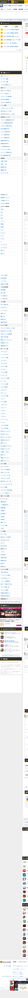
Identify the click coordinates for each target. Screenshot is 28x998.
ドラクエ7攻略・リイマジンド (19, 969)
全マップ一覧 (3, 534)
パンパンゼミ (3, 281)
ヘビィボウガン (4, 247)
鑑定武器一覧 (3, 167)
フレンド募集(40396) (5, 134)
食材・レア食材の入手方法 (6, 584)
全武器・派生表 (4, 161)
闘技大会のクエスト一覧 (6, 481)
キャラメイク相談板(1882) (6, 152)
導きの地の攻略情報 (5, 99)
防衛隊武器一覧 (4, 194)
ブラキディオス (4, 404)
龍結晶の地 (3, 566)
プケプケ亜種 (3, 401)
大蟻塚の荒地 (3, 557)
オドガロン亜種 (4, 366)
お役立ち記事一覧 (4, 572)
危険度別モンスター (5, 342)
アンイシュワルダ (4, 354)
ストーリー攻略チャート (6, 93)
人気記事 (5, 26)
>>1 (26, 768)
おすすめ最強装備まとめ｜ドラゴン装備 (12, 39)
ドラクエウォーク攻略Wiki (18, 974)
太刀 (2, 215)
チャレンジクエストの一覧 (6, 484)
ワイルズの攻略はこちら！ (6, 84)
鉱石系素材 (3, 513)
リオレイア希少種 (4, 425)
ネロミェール (3, 393)
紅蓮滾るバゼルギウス (5, 440)
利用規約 (14, 961)
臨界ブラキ (3, 454)
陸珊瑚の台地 (3, 560)
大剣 (2, 212)
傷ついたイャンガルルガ (6, 437)
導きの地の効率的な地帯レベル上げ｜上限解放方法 (13, 36)
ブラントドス (3, 407)
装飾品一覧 (3, 319)
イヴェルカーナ (4, 360)
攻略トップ (3, 9)
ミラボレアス (3, 416)
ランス (2, 230)
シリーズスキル (4, 310)
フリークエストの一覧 (5, 475)
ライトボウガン (4, 244)
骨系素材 (2, 519)
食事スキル (3, 313)
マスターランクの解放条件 (6, 96)
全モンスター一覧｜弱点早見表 (10, 43)
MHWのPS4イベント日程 (6, 111)
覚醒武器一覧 (3, 170)
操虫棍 (2, 227)
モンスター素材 (4, 525)
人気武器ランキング (5, 200)
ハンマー (2, 221)
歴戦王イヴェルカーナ (5, 457)
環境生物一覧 (3, 501)
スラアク (2, 238)
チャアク (2, 235)
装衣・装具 (3, 292)
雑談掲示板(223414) (5, 140)
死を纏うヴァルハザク (5, 449)
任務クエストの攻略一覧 (6, 90)
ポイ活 (8, 2)
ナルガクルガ (3, 390)
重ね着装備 (3, 289)
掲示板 (16, 26)
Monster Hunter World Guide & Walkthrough (10, 601)
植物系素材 (3, 507)
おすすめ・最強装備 (5, 203)
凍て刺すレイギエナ (5, 434)
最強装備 (15, 9)
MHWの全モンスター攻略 (6, 331)
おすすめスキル (4, 307)
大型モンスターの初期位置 (6, 334)
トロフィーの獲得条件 (5, 581)
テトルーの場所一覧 (5, 587)
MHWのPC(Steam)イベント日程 (7, 114)
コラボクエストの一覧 (5, 478)
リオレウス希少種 (4, 428)
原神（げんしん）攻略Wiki (18, 976)
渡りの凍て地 (3, 546)
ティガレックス (4, 375)
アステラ (2, 551)
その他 (2, 528)
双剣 (2, 218)
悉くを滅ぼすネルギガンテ (6, 446)
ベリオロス (3, 410)
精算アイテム (3, 522)
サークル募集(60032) (5, 137)
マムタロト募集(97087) (5, 131)
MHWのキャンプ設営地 (5, 537)
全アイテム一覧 (4, 498)
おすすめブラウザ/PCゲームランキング (11, 655)
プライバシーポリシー (23, 961)
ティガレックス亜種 (5, 378)
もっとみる (18, 50)
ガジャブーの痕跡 (4, 590)
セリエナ (2, 543)
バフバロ (2, 398)
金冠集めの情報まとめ (5, 593)
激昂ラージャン (4, 443)
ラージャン (3, 422)
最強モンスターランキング (6, 339)
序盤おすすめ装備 (4, 284)
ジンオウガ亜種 (4, 372)
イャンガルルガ (4, 363)
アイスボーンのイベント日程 (7, 108)
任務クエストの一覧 (5, 472)
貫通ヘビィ (3, 253)
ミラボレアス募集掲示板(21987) (7, 120)
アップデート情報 (4, 78)
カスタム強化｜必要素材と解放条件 (11, 33)
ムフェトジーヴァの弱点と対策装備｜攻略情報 (13, 29)
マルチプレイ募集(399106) (6, 125)
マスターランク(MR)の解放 (6, 490)
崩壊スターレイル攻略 (17, 972)
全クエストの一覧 (4, 466)
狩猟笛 (2, 224)
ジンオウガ (3, 369)
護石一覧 (2, 316)
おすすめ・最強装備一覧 (6, 102)
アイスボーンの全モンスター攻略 (8, 328)
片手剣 (2, 209)
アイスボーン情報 (4, 81)
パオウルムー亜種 (4, 395)
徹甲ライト (3, 250)
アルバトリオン (4, 351)
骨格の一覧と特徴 (4, 337)
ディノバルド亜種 (4, 384)
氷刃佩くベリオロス (5, 451)
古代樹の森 (3, 554)
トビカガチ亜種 (4, 387)
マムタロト (3, 413)
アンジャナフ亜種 (4, 357)
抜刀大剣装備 (3, 278)
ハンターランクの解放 (5, 575)
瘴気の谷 (2, 563)
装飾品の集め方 (4, 322)
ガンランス (3, 233)
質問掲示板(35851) (4, 143)
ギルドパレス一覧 (4, 173)
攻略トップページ (4, 76)
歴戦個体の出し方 (4, 345)
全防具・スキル (4, 164)
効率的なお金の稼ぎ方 (5, 596)
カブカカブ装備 (4, 275)
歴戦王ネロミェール (5, 460)
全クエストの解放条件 (5, 469)
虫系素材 (2, 510)
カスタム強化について (5, 578)
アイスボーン (9, 9)
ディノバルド (3, 381)
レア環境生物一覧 (4, 504)
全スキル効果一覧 (4, 304)
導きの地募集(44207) (5, 128)
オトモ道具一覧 (4, 298)
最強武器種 (21, 9)
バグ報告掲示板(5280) (5, 146)
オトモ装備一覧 (4, 295)
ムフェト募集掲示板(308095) (7, 123)
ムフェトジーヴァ (4, 419)
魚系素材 (2, 516)
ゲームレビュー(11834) (5, 149)
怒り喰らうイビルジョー (6, 431)
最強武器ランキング (5, 197)
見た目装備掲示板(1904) (6, 155)
